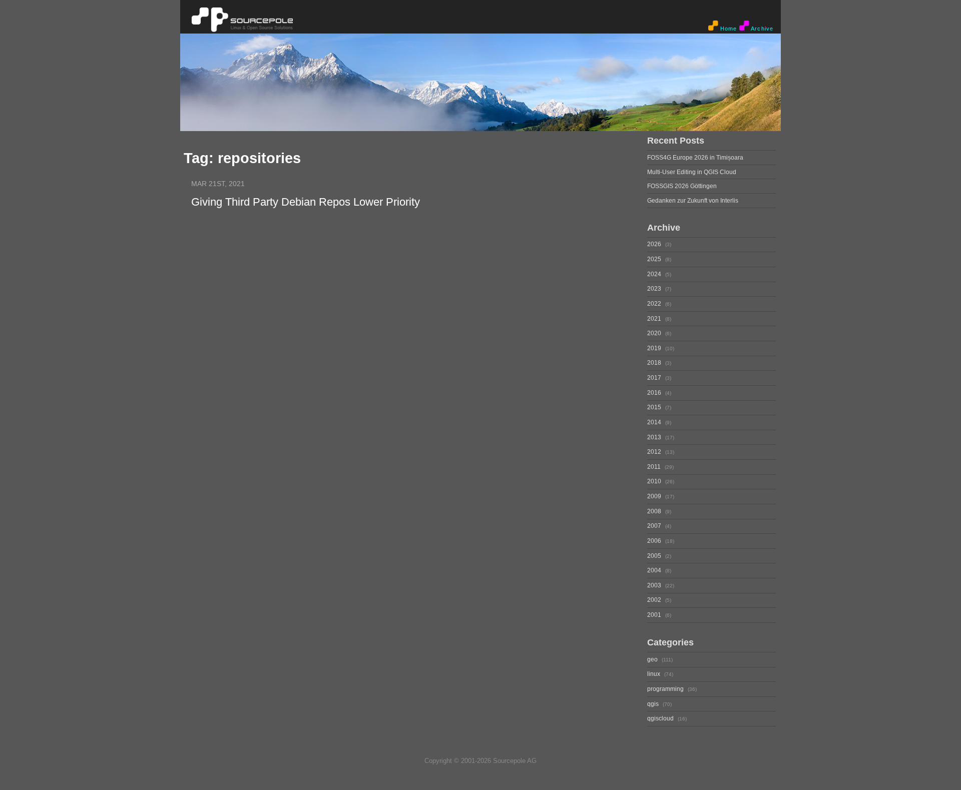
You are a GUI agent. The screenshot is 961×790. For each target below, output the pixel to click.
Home (727, 29)
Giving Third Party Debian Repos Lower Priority (305, 202)
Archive (761, 29)
